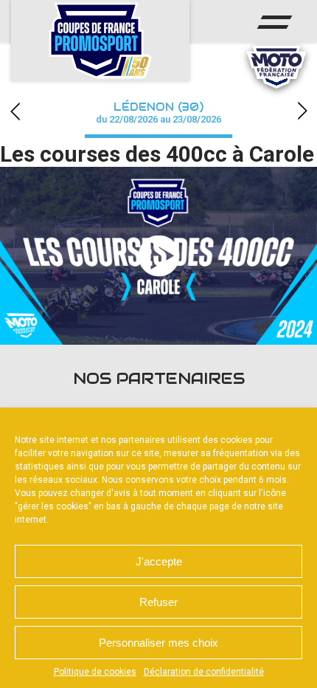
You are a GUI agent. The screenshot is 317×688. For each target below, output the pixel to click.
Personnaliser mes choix (158, 642)
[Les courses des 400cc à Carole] (158, 256)
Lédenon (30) (158, 112)
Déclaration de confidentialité (204, 672)
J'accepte (159, 561)
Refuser (158, 602)
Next (302, 111)
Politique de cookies (95, 672)
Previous (14, 111)
